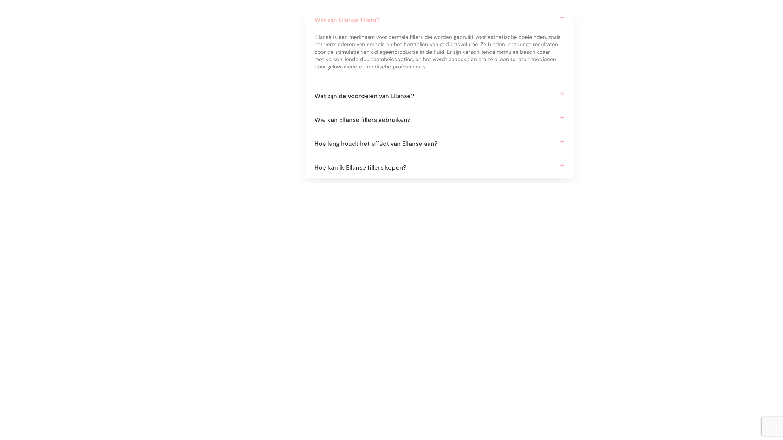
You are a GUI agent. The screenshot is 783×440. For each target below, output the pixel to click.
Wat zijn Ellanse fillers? (346, 20)
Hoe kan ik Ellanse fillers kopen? (360, 167)
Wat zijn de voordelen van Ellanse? (364, 96)
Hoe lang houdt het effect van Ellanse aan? (376, 144)
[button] (439, 18)
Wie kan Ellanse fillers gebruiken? (362, 120)
